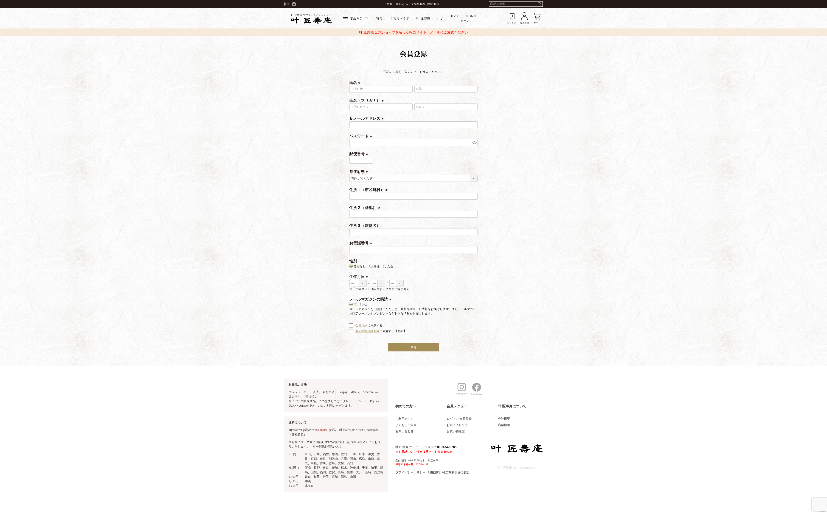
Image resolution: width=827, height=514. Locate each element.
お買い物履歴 (456, 431)
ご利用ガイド (399, 18)
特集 (379, 18)
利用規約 (434, 472)
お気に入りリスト (459, 425)
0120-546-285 (447, 447)
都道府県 (359, 171)
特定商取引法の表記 (455, 472)
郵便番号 (359, 154)
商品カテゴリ (359, 18)
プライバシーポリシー (410, 472)
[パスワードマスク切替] (474, 142)
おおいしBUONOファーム (463, 18)
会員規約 (361, 325)
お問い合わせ (404, 431)
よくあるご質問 (406, 425)
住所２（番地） (365, 207)
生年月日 (359, 276)
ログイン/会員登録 (459, 418)
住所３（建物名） (364, 225)
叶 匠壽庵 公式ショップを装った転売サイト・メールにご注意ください (413, 32)
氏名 (355, 82)
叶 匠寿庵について (429, 18)
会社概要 (504, 418)
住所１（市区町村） (369, 190)
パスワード (361, 136)
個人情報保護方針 (367, 331)
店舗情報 (504, 425)
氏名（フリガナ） (367, 100)
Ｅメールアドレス (367, 118)
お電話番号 (361, 243)
